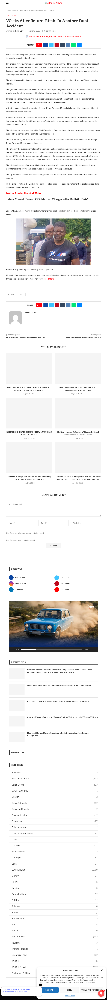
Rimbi (22, 294)
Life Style (55, 857)
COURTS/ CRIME (55, 791)
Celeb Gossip (55, 785)
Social (55, 912)
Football (55, 845)
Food (55, 839)
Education (55, 821)
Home (8, 11)
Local (55, 864)
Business (55, 772)
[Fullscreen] (94, 649)
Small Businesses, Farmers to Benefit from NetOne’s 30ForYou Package (59, 685)
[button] (101, 970)
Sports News (55, 936)
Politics (55, 900)
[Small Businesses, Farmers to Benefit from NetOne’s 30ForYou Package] (78, 368)
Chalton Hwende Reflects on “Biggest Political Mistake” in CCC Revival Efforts (62, 717)
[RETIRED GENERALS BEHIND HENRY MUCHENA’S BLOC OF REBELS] (29, 413)
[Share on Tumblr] (62, 45)
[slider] (51, 649)
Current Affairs (55, 815)
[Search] (99, 3)
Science (55, 906)
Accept (49, 990)
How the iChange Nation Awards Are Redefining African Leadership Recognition (57, 734)
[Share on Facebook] (45, 45)
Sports (55, 930)
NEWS (55, 882)
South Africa (55, 918)
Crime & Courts (55, 803)
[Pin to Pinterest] (57, 45)
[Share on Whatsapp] (73, 45)
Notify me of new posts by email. (20, 540)
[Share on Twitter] (51, 45)
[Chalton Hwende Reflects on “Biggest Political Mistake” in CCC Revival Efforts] (78, 413)
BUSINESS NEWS (55, 778)
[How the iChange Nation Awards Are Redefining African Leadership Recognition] (29, 457)
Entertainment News (55, 833)
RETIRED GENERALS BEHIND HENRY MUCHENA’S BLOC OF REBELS (58, 701)
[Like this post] (40, 45)
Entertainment (55, 827)
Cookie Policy (70, 996)
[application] (53, 626)
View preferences (91, 990)
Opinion (55, 888)
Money (55, 876)
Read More (49, 279)
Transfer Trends (55, 949)
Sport (55, 924)
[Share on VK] (68, 45)
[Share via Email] (79, 45)
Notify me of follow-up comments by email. (25, 533)
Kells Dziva (20, 31)
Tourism (55, 943)
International (55, 851)
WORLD (55, 961)
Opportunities (55, 894)
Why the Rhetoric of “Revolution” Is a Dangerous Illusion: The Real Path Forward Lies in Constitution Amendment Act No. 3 (59, 671)
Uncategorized (55, 955)
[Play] (12, 649)
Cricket (55, 797)
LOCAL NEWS (55, 870)
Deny (69, 990)
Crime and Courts (55, 809)
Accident (11, 294)
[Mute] (90, 649)
